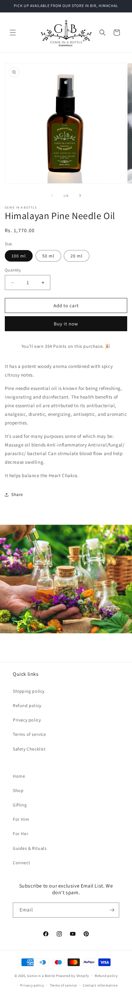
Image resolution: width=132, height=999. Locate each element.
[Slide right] (80, 195)
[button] (13, 33)
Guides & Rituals (30, 848)
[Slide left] (52, 195)
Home (19, 776)
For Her (20, 833)
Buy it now (66, 324)
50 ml (48, 256)
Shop (18, 790)
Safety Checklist (29, 749)
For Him (21, 819)
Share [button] (17, 494)
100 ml (19, 256)
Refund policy (27, 705)
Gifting (20, 805)
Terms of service (29, 734)
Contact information (100, 985)
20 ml (76, 256)
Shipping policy (29, 691)
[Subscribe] (112, 910)
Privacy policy (27, 720)
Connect (21, 863)
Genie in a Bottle (41, 975)
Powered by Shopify (72, 975)
